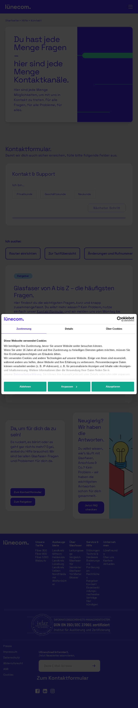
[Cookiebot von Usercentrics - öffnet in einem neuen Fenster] (119, 319)
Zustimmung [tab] (23, 328)
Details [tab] (69, 328)
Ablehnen (25, 386)
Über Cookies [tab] (114, 328)
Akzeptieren (113, 386)
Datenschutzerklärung (27, 374)
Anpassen (67, 386)
